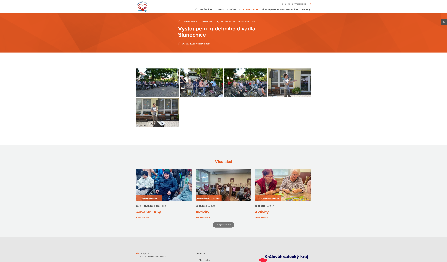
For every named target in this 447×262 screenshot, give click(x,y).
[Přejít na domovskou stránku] (142, 6)
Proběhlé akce (211, 21)
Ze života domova (249, 9)
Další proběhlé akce (223, 227)
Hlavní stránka (205, 9)
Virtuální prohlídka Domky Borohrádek (280, 9)
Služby (232, 9)
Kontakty (306, 9)
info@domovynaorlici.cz (295, 4)
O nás (221, 9)
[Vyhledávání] (310, 4)
